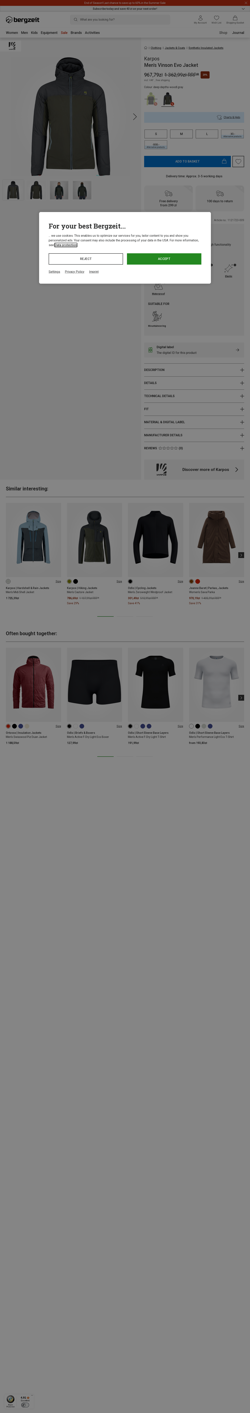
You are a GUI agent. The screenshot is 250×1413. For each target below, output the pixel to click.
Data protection (66, 245)
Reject (86, 259)
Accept (164, 259)
